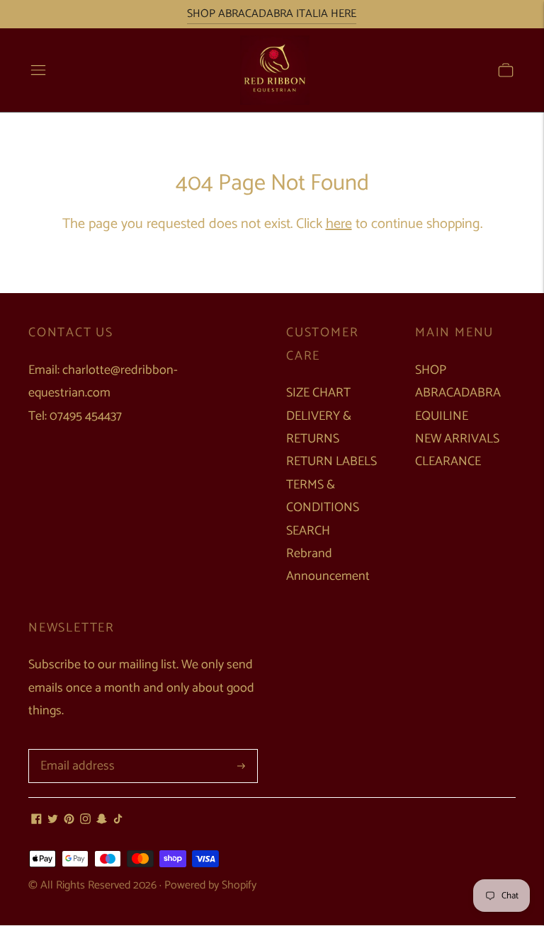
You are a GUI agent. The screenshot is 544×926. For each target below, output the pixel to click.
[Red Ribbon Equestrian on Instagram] (85, 820)
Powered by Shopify (210, 885)
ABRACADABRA (458, 393)
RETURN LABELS (331, 461)
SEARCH (308, 531)
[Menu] (38, 70)
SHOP (430, 370)
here (339, 224)
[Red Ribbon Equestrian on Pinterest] (69, 820)
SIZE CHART (318, 393)
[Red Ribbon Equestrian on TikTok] (118, 820)
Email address (74, 750)
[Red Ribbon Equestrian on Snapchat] (101, 820)
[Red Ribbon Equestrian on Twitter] (52, 820)
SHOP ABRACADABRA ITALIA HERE (271, 13)
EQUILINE (441, 416)
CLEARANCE (448, 461)
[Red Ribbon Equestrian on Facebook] (36, 820)
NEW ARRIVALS (457, 439)
